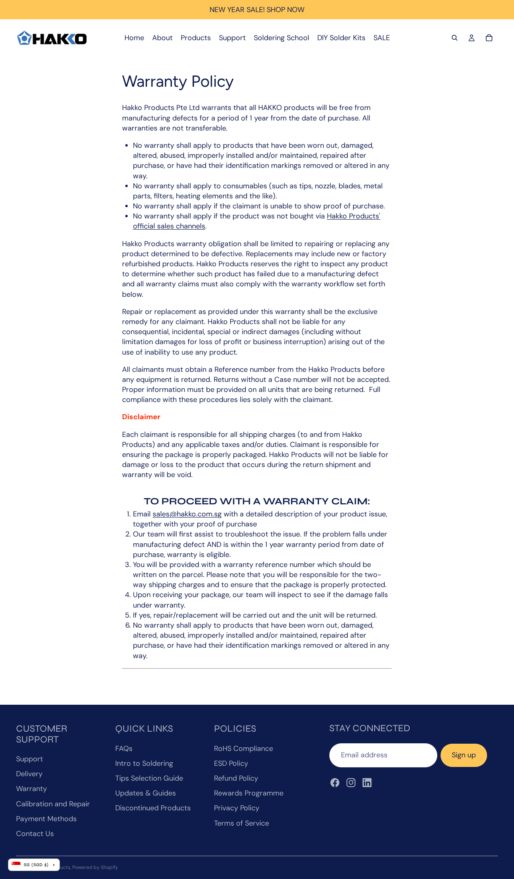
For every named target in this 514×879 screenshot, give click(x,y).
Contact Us (35, 833)
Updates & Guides (145, 793)
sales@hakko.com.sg (187, 514)
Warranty (31, 788)
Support (29, 759)
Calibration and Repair (53, 804)
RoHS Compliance (243, 748)
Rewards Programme (249, 793)
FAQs (124, 748)
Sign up (464, 755)
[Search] (454, 38)
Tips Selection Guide (149, 778)
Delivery (29, 774)
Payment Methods (46, 819)
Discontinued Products (153, 808)
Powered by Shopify (95, 867)
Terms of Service (241, 823)
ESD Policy (231, 763)
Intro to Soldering (144, 763)
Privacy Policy (236, 808)
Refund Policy (236, 778)
